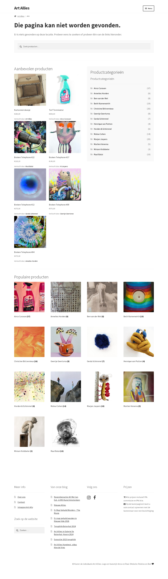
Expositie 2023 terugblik (65, 539)
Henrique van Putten (103, 124)
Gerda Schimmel (31, 214)
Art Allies (21, 8)
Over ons (21, 497)
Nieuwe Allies (60, 505)
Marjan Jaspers (100, 139)
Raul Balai (29, 166)
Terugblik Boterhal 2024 (65, 526)
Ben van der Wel (101, 98)
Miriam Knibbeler (101, 149)
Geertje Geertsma (67, 214)
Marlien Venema (101, 144)
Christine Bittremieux (103, 108)
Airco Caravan (65, 119)
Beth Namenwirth (102, 103)
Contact (21, 502)
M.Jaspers (64, 166)
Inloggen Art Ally (25, 507)
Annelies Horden (31, 261)
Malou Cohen (100, 134)
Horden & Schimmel (103, 129)
